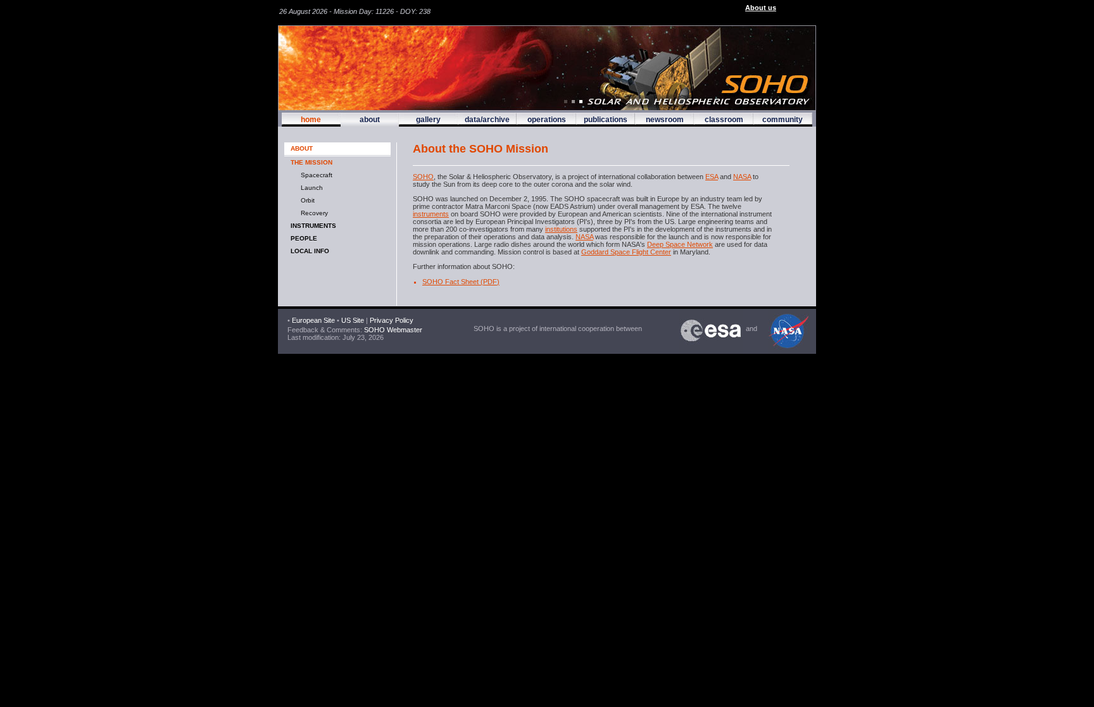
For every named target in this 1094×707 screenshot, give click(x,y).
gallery (428, 119)
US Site (352, 320)
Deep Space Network (680, 244)
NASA (742, 176)
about (370, 119)
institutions (561, 229)
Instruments (313, 225)
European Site (313, 320)
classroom (724, 119)
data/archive (487, 119)
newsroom (665, 119)
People (304, 238)
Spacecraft (314, 175)
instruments (431, 214)
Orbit (306, 200)
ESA (711, 176)
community (782, 119)
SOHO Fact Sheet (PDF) (461, 281)
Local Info (310, 250)
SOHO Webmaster (392, 330)
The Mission (311, 162)
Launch (310, 187)
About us (760, 7)
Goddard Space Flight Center (626, 252)
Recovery (312, 213)
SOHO (423, 176)
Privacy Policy (391, 320)
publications (605, 119)
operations (546, 119)
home (311, 119)
